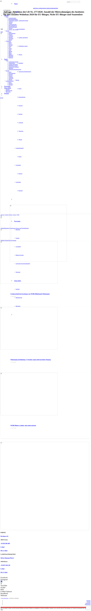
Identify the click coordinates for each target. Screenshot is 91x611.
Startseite (88, 600)
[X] (16, 11)
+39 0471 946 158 (5, 565)
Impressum (88, 603)
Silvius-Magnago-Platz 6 (7, 558)
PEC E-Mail (4, 550)
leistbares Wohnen (8, 214)
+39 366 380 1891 (5, 543)
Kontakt (88, 601)
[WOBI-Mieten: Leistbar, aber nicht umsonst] (29, 414)
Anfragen (2, 214)
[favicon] (38, 261)
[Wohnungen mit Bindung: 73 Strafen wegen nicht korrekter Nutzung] (29, 349)
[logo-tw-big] (45, 529)
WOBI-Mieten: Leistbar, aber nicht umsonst (23, 425)
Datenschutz (87, 604)
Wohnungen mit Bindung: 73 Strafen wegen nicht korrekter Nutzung (30, 359)
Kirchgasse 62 (4, 536)
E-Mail (2, 547)
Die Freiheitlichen (4, 598)
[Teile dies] (1, 216)
